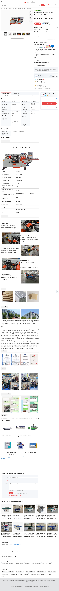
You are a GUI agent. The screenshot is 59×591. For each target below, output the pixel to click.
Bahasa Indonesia (33, 583)
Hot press (45, 546)
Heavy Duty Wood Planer (46, 563)
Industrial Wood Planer (24, 574)
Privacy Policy (46, 586)
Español (13, 582)
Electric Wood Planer (5, 566)
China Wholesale (28, 580)
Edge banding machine (19, 546)
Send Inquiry (37, 23)
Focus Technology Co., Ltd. (22, 586)
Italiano (30, 582)
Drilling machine (32, 546)
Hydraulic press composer (34, 551)
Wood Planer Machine (52, 571)
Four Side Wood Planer (35, 574)
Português (17, 582)
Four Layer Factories (20, 571)
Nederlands (38, 582)
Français (21, 582)
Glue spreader (17, 551)
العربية (42, 582)
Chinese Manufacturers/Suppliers (19, 580)
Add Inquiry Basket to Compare (17, 38)
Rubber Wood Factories (41, 571)
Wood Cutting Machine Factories (8, 571)
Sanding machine (33, 549)
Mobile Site (27, 581)
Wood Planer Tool (5, 574)
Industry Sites (40, 580)
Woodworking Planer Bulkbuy (46, 574)
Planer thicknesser (47, 549)
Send (11, 493)
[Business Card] (56, 98)
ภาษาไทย (54, 582)
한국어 (45, 582)
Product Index (53, 580)
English (9, 582)
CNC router (17, 549)
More (2, 576)
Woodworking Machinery (22, 8)
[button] (35, 96)
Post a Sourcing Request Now (15, 495)
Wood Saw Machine (19, 563)
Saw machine (3, 546)
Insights (32, 581)
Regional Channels (47, 580)
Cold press (3, 549)
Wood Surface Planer (36, 563)
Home (2, 8)
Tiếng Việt (27, 583)
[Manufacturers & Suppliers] (29, 2)
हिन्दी (51, 582)
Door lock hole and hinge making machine (8, 551)
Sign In (36, 88)
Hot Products (5, 580)
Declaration (41, 586)
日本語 (49, 582)
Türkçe (24, 583)
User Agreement (35, 586)
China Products (10, 580)
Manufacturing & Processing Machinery (10, 8)
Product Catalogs (17, 544)
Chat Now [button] (47, 23)
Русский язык (26, 582)
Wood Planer (29, 8)
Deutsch (34, 582)
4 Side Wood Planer (14, 574)
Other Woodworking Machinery (7, 563)
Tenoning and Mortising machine (49, 551)
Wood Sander (27, 563)
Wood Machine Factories (30, 571)
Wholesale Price (34, 580)
